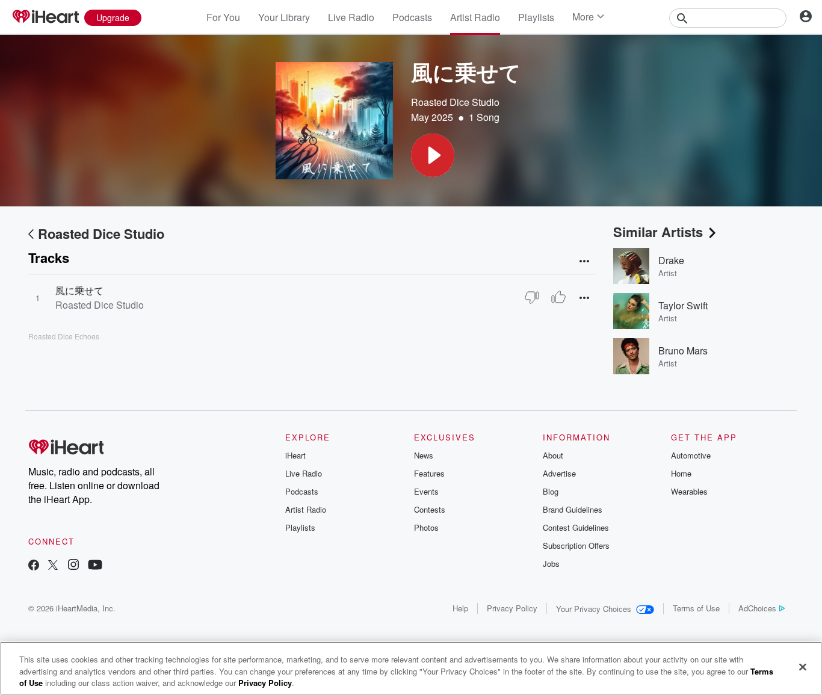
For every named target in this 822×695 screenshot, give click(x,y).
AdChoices (757, 608)
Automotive (691, 455)
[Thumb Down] (532, 297)
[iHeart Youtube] (95, 566)
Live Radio (351, 17)
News (423, 455)
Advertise (559, 473)
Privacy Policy (512, 608)
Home (681, 473)
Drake (671, 260)
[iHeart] (45, 17)
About (553, 455)
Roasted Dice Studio (455, 102)
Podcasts (412, 17)
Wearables (689, 491)
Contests (429, 509)
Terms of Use (696, 608)
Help (460, 608)
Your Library (284, 17)
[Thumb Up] (558, 297)
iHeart (295, 455)
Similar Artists (658, 231)
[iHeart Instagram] (73, 566)
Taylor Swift (683, 305)
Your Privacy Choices (593, 608)
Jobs (551, 563)
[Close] (803, 666)
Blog (550, 491)
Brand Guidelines (572, 509)
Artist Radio (475, 17)
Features (429, 473)
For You (223, 17)
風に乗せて (79, 290)
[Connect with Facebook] (33, 566)
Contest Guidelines (576, 527)
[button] (432, 155)
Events (426, 491)
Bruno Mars (683, 350)
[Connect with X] (53, 566)
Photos (426, 527)
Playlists (536, 17)
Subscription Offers (576, 545)
